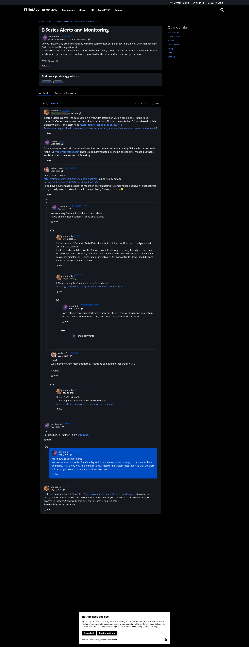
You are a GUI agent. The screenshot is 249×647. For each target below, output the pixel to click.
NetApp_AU (56, 424)
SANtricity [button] (47, 82)
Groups (171, 48)
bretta (54, 141)
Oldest (53, 103)
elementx (56, 110)
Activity (171, 40)
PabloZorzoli (57, 168)
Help (170, 52)
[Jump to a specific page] (157, 103)
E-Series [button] (58, 82)
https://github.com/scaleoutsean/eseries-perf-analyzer (86, 404)
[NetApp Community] (40, 10)
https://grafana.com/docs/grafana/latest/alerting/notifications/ (90, 286)
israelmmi (53, 36)
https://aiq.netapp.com (67, 151)
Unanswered (189, 44)
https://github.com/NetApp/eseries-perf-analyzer (70, 178)
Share (45, 66)
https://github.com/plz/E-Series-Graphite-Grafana (74, 182)
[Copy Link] (88, 39)
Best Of (171, 56)
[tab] (45, 93)
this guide (83, 434)
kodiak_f (62, 353)
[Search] (222, 10)
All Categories (174, 32)
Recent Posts (174, 36)
